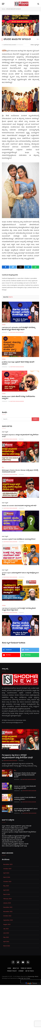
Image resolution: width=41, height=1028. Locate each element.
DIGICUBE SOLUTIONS (24, 978)
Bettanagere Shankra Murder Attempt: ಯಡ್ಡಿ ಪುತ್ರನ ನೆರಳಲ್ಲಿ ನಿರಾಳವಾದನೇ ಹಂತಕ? (20, 471)
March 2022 (6, 946)
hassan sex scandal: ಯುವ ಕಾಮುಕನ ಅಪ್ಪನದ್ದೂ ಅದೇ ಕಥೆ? (19, 506)
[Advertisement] (20, 1006)
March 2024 (6, 877)
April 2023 (6, 890)
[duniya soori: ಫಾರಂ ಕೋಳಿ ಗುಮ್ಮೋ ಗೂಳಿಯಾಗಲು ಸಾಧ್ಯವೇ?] (20, 381)
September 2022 (8, 920)
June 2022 (6, 933)
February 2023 (7, 899)
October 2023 (7, 882)
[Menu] (3, 4)
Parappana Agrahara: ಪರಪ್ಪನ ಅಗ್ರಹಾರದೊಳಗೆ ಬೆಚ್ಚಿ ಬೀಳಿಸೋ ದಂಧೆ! (20, 436)
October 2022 (7, 916)
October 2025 (7, 869)
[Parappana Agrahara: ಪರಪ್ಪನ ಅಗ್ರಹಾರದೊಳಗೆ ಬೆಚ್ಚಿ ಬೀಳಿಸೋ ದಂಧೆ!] (20, 451)
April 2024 (6, 873)
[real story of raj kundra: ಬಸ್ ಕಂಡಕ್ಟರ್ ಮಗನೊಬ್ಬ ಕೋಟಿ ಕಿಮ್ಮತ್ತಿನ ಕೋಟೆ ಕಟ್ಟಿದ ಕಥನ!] (20, 312)
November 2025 (7, 865)
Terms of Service (26, 968)
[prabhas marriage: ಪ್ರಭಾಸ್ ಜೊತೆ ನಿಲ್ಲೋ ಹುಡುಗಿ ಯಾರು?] (20, 346)
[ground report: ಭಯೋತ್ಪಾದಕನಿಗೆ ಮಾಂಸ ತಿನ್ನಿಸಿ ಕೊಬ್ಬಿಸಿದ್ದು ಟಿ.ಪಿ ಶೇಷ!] (20, 590)
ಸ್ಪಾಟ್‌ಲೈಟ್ (36, 45)
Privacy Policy (12, 971)
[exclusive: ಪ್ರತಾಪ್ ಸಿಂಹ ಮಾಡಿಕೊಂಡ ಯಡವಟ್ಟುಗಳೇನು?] (20, 554)
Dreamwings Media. (33, 977)
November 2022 (7, 912)
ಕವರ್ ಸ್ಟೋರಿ (5, 432)
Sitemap (21, 971)
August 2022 (6, 925)
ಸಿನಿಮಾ (32, 45)
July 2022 (6, 929)
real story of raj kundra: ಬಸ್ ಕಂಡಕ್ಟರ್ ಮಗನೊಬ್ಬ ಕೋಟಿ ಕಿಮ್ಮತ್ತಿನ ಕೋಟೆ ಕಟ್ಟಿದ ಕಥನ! (18, 329)
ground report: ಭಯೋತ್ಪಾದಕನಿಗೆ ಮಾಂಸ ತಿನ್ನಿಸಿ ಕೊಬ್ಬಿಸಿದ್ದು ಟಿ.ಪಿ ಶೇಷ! (20, 574)
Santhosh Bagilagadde (9, 45)
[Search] (38, 4)
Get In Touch (29, 971)
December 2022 (7, 907)
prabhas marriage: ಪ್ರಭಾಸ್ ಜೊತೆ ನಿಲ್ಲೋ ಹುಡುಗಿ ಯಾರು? (18, 363)
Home (3, 9)
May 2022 (6, 937)
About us (16, 968)
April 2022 (6, 942)
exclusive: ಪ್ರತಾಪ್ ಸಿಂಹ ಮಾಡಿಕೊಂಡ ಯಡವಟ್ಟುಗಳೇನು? (19, 539)
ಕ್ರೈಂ (3, 467)
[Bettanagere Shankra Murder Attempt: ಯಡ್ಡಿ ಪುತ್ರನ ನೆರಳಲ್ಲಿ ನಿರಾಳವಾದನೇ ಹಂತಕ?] (20, 487)
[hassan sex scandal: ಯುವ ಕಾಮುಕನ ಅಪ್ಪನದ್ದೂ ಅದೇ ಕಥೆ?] (20, 521)
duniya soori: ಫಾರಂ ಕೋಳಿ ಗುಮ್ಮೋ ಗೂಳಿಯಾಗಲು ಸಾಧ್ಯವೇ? (18, 398)
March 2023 (6, 895)
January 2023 (7, 903)
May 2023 (6, 886)
